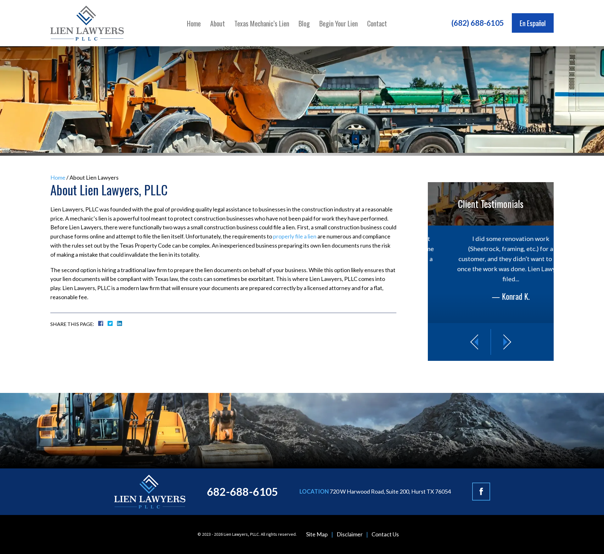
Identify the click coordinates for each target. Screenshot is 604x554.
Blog (304, 23)
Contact (377, 23)
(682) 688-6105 (477, 22)
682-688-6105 (242, 491)
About (217, 23)
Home (194, 23)
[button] (473, 341)
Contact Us (385, 534)
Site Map (317, 534)
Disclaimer (350, 534)
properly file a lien (294, 236)
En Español (533, 23)
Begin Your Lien (338, 23)
